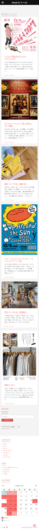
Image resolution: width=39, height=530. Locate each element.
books (5, 448)
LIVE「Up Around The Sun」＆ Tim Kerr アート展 (18, 260)
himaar (35, 527)
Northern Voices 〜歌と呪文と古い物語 (18, 125)
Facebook (6, 469)
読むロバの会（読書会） (16, 312)
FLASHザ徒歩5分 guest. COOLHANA (15, 57)
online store (6, 457)
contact (5, 455)
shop (4, 446)
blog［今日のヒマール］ (10, 467)
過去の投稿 (5, 409)
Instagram (6, 472)
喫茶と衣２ (9, 385)
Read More (9, 75)
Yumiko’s (6, 453)
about (5, 444)
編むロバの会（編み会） (16, 184)
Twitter (5, 474)
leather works (7, 450)
